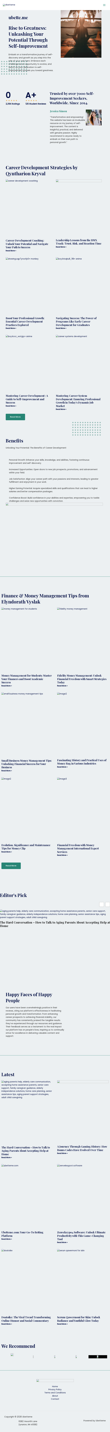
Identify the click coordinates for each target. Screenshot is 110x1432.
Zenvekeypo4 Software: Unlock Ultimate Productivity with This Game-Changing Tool (81, 1236)
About (55, 1396)
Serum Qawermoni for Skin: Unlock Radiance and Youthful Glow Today (78, 1319)
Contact (55, 1399)
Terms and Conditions (55, 1392)
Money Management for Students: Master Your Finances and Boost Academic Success (26, 679)
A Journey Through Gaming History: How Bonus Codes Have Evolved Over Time (82, 1148)
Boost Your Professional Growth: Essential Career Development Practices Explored (25, 321)
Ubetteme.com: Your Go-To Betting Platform (22, 1234)
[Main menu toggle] (104, 5)
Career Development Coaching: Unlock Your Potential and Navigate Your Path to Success (27, 244)
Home (55, 1386)
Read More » (11, 250)
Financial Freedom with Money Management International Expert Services (78, 848)
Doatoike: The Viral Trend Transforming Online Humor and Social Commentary (26, 1319)
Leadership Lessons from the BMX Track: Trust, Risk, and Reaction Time (78, 241)
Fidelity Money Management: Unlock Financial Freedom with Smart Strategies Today (81, 679)
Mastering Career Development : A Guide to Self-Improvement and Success (27, 399)
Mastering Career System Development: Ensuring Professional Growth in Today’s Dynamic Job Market (78, 401)
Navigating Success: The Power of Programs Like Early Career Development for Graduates (76, 321)
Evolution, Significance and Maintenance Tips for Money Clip (25, 846)
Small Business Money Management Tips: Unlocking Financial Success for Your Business (26, 764)
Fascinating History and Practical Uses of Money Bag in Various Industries (81, 761)
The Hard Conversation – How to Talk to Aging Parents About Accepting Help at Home (55, 924)
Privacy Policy (55, 1389)
